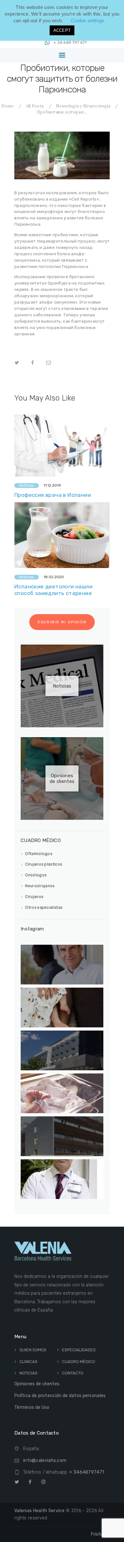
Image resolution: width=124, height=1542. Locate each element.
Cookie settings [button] (88, 20)
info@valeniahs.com (44, 1460)
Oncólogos (35, 875)
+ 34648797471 (86, 1472)
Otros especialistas (43, 907)
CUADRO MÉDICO (78, 1361)
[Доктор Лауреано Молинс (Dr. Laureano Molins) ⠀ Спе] (62, 1179)
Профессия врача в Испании (52, 495)
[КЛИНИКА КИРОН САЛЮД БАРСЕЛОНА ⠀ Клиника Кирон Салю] (62, 1136)
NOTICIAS (28, 1373)
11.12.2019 (52, 485)
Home (7, 106)
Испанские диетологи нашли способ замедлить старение (53, 589)
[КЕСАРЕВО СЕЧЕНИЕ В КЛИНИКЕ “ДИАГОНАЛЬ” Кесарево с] (62, 1093)
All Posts (35, 106)
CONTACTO (72, 1373)
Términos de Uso (32, 1407)
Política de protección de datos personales (60, 1395)
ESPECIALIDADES (79, 1349)
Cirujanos (34, 896)
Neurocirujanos (39, 886)
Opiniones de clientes (62, 778)
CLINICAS (28, 1361)
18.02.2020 (54, 577)
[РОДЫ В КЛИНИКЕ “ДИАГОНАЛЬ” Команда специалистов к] (62, 1007)
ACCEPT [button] (62, 30)
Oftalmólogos (38, 854)
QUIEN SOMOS (32, 1349)
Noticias (26, 485)
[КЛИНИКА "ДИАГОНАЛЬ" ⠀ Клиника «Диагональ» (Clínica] (62, 1050)
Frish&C (100, 1534)
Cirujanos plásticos (43, 864)
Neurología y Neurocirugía (83, 106)
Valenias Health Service (39, 1510)
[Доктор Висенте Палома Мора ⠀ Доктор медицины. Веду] (62, 964)
